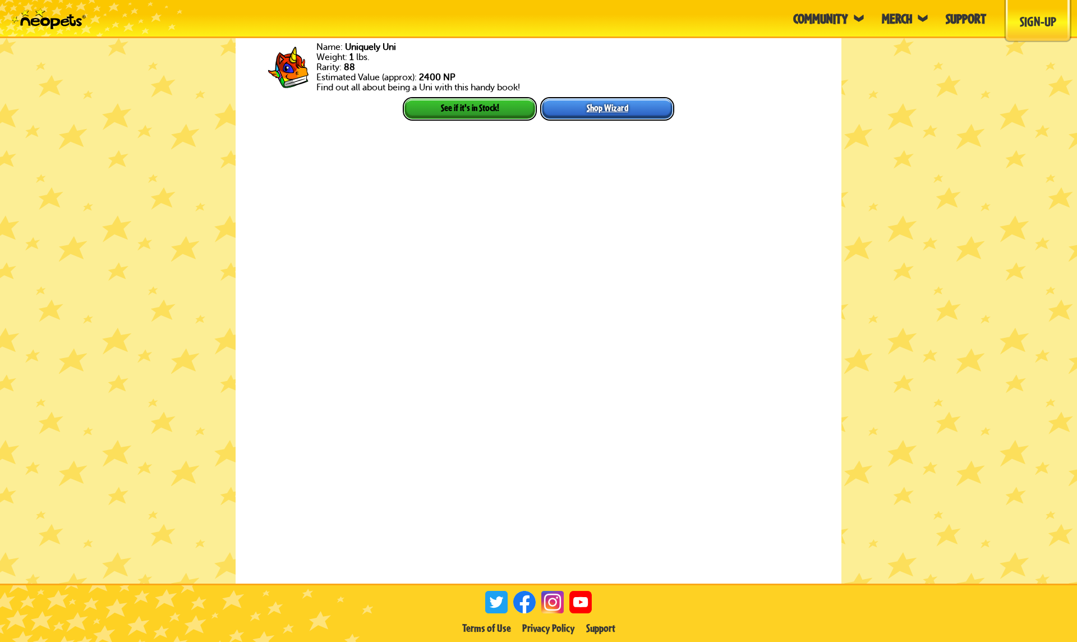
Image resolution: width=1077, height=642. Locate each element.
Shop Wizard (607, 107)
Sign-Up (1038, 21)
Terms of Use (486, 628)
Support (600, 628)
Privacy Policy (548, 628)
